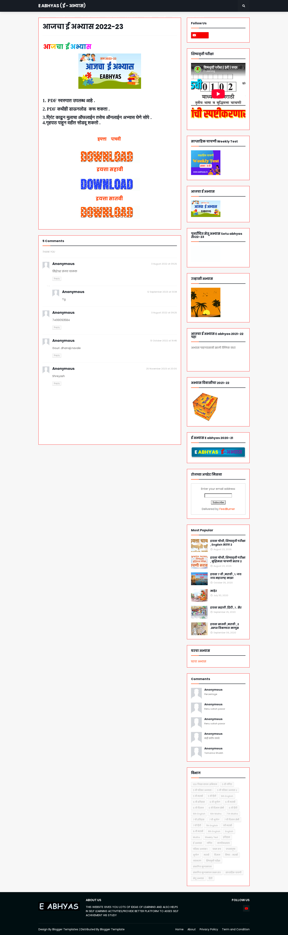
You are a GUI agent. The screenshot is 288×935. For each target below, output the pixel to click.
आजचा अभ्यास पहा (214, 358)
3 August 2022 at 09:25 (164, 263)
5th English (227, 796)
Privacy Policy (209, 929)
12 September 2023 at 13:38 (162, 291)
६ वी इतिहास (199, 802)
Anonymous (213, 690)
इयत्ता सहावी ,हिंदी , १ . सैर (226, 607)
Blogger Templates (65, 929)
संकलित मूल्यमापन (202, 866)
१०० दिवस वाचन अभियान (205, 784)
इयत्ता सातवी (110, 198)
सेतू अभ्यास (198, 878)
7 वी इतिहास (198, 819)
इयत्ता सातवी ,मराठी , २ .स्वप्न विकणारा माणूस (224, 626)
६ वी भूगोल (215, 802)
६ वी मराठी (230, 802)
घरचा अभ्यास (198, 661)
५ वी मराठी (198, 796)
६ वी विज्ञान (198, 807)
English (229, 831)
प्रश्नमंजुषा (230, 849)
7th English (212, 825)
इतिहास (226, 837)
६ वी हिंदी (233, 807)
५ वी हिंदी (212, 796)
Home (179, 929)
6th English (199, 813)
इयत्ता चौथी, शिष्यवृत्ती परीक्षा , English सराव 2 (227, 543)
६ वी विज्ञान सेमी (216, 807)
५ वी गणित (227, 784)
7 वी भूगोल (214, 819)
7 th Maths (232, 813)
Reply (57, 278)
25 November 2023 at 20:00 (161, 368)
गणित (209, 843)
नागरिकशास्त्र (223, 843)
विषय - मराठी (231, 854)
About (191, 929)
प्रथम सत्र (217, 849)
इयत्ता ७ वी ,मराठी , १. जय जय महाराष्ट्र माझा (225, 576)
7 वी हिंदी (197, 825)
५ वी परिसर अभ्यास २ (227, 790)
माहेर (213, 591)
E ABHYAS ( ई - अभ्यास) (61, 6)
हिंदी (210, 878)
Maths (196, 837)
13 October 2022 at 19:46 (163, 340)
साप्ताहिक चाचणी (233, 872)
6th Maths (216, 813)
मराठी (206, 854)
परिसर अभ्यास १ (200, 849)
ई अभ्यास (197, 843)
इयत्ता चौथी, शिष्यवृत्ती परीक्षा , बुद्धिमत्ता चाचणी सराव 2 (227, 559)
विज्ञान (217, 854)
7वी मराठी (227, 825)
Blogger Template (112, 929)
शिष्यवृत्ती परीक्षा (213, 860)
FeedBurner (227, 509)
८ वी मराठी (198, 831)
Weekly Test (211, 837)
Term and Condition (236, 929)
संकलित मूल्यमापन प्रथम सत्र (207, 872)
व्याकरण (197, 860)
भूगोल (196, 854)
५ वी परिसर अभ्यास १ (202, 790)
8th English (214, 831)
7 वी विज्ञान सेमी (231, 819)
